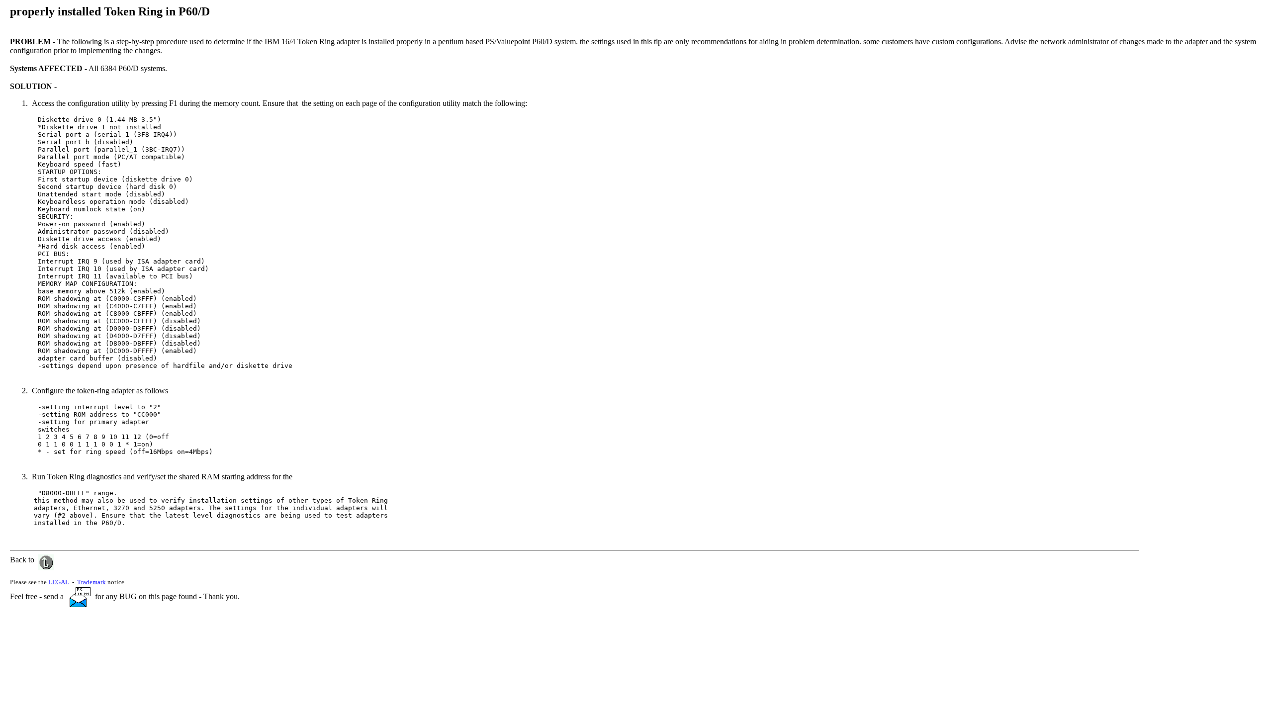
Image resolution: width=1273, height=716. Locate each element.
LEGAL (58, 582)
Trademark (91, 582)
